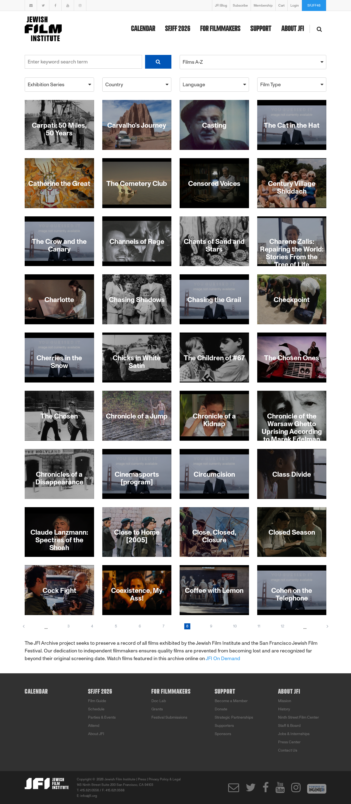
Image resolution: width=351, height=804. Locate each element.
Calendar (143, 29)
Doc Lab (158, 701)
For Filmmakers (220, 29)
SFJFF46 (314, 5)
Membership (263, 5)
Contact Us (287, 750)
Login (294, 5)
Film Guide (97, 701)
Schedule (96, 709)
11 (258, 626)
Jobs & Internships (294, 734)
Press (142, 779)
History (284, 709)
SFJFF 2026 (177, 29)
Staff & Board (289, 725)
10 (235, 626)
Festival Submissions (169, 717)
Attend (93, 725)
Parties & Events (102, 717)
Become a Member (231, 701)
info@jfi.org (88, 796)
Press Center (289, 742)
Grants (157, 709)
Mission (284, 701)
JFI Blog (221, 5)
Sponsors (223, 734)
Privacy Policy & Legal (165, 779)
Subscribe (240, 5)
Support (260, 29)
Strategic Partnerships (234, 717)
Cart (281, 5)
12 (282, 626)
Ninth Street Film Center (298, 717)
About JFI (292, 29)
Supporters (224, 725)
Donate (221, 709)
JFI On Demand (223, 658)
